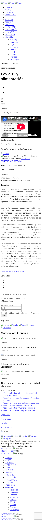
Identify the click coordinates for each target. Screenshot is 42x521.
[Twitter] (22, 325)
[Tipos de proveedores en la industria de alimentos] (21, 372)
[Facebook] (6, 327)
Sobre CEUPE (6, 427)
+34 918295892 (7, 448)
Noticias (4, 423)
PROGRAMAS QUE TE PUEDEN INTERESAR (12, 271)
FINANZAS (9, 32)
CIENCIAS (9, 19)
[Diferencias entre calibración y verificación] (18, 355)
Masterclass (10, 34)
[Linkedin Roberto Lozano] (5, 153)
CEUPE (8, 10)
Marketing (14, 47)
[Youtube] (14, 325)
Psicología (14, 39)
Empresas (14, 42)
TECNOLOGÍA (11, 29)
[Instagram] (31, 325)
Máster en (18, 408)
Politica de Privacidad (30, 313)
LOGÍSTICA (9, 24)
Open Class (9, 37)
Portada (8, 7)
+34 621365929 (7, 453)
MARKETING (10, 15)
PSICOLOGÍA (10, 27)
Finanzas (13, 57)
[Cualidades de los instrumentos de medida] (18, 338)
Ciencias (13, 49)
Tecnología (14, 59)
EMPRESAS (9, 12)
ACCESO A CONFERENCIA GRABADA (15, 159)
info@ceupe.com (7, 451)
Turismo (13, 54)
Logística (13, 44)
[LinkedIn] (5, 325)
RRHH (7, 17)
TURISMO (9, 22)
